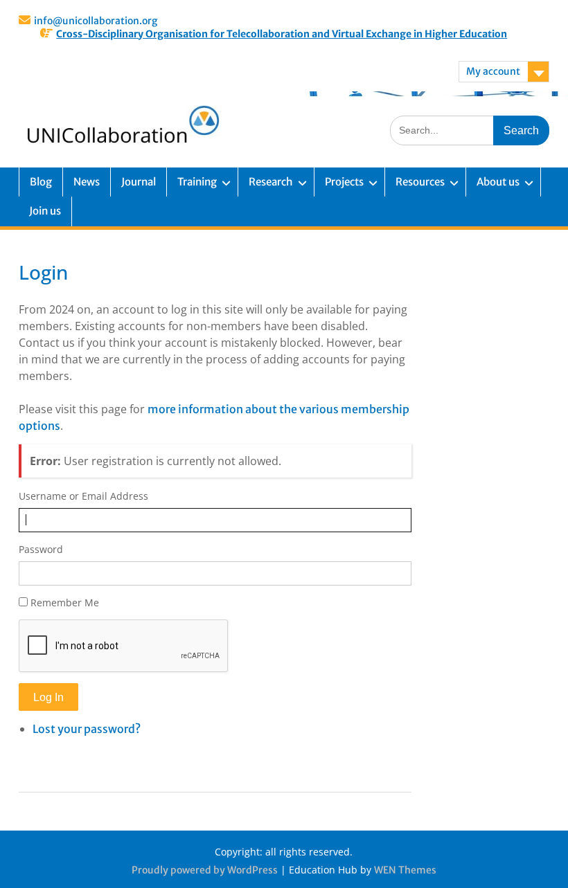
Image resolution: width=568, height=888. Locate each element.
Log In (48, 697)
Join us (45, 210)
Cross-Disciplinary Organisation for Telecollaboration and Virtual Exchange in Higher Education (281, 34)
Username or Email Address (83, 495)
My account (493, 71)
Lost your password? (87, 729)
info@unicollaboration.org (95, 21)
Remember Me (64, 602)
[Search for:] (469, 129)
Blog (41, 181)
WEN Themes (405, 870)
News (86, 181)
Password (41, 549)
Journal (138, 181)
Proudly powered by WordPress (205, 870)
